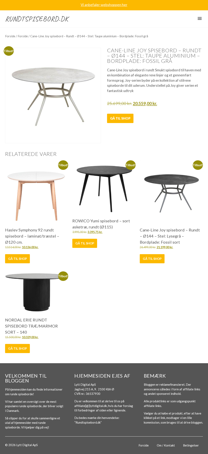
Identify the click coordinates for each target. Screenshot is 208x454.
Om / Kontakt (166, 445)
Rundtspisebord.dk (36, 18)
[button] (199, 18)
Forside (10, 36)
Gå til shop (120, 118)
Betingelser (191, 445)
